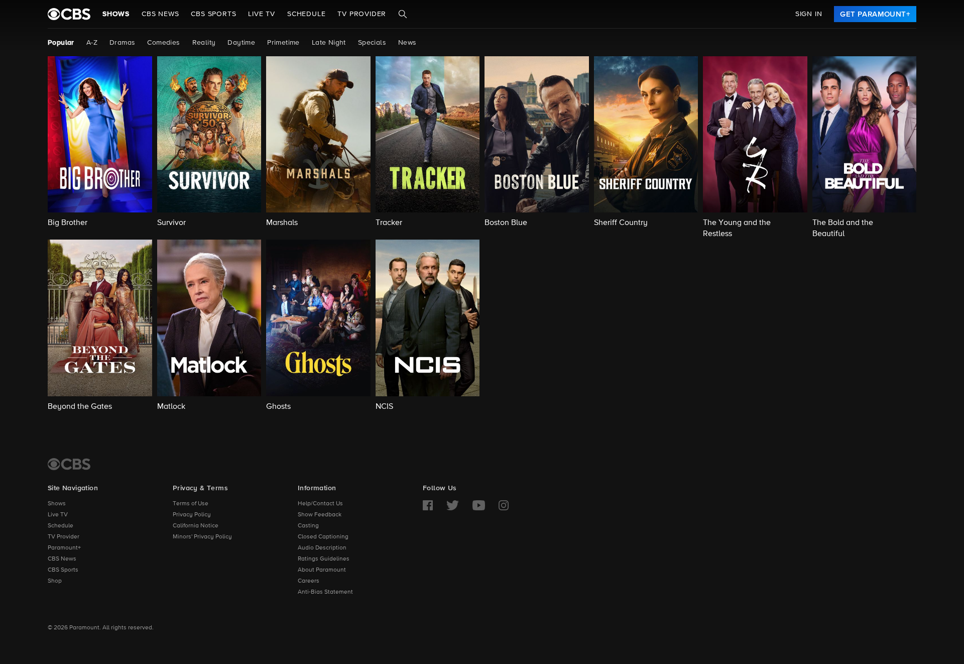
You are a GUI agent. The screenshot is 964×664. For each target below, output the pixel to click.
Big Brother (67, 223)
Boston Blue (506, 223)
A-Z (91, 42)
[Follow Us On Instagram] (504, 505)
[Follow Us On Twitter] (452, 505)
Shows (116, 14)
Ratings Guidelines (323, 559)
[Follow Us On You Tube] (478, 505)
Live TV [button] (261, 14)
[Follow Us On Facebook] (428, 505)
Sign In (808, 14)
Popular (61, 42)
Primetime (283, 42)
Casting (308, 526)
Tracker (389, 223)
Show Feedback (319, 515)
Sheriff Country (621, 223)
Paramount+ (64, 548)
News (407, 42)
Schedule (306, 14)
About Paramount (322, 570)
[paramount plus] (69, 14)
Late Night (329, 42)
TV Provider (361, 14)
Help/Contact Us (320, 504)
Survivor (171, 223)
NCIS (384, 407)
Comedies (163, 42)
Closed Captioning (323, 537)
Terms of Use (190, 504)
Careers (308, 581)
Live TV (58, 515)
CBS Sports (63, 570)
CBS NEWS (160, 14)
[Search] (402, 14)
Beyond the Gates (80, 407)
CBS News (62, 559)
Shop (55, 581)
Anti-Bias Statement (325, 592)
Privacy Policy (192, 515)
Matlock (171, 407)
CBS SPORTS (213, 14)
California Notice (195, 526)
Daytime (241, 42)
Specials (372, 42)
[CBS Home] (69, 464)
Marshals (282, 223)
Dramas (122, 42)
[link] (875, 14)
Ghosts (278, 407)
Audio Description (322, 548)
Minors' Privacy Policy (202, 537)
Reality (204, 42)
